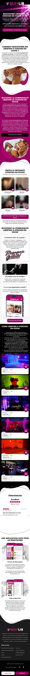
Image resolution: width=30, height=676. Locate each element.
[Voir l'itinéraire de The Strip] (26, 474)
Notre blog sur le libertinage (7, 648)
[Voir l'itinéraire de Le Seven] (26, 388)
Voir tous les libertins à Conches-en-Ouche (15, 216)
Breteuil (15, 222)
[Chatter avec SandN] (26, 190)
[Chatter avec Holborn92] (13, 190)
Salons (2, 655)
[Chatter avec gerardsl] (26, 208)
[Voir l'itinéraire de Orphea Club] (26, 452)
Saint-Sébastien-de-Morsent (16, 223)
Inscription (8, 673)
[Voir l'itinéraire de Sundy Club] (26, 409)
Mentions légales (13, 667)
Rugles (7, 223)
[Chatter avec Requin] (13, 208)
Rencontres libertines (6, 657)
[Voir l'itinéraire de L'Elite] (26, 367)
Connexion (22, 673)
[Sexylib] (19, 667)
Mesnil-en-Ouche (22, 222)
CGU (7, 667)
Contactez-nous (19, 655)
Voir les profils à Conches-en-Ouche (15, 30)
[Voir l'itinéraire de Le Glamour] (26, 431)
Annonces (18, 648)
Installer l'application (20, 652)
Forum (2, 652)
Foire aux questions (20, 650)
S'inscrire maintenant (15, 135)
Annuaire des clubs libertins (7, 650)
